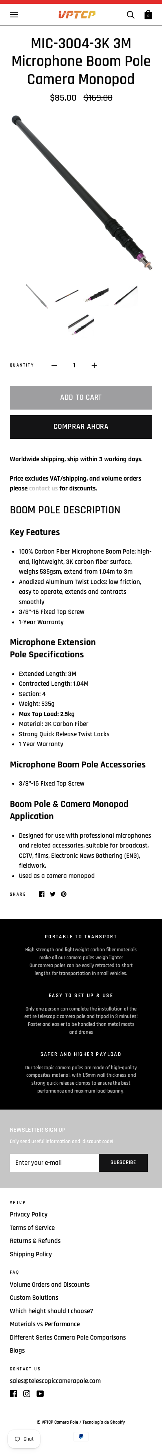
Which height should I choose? (51, 1311)
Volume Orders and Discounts (50, 1284)
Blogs (17, 1350)
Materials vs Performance (45, 1324)
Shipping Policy (31, 1254)
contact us (43, 488)
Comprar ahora (81, 427)
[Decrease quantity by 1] (54, 366)
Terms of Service (32, 1228)
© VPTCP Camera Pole (58, 1422)
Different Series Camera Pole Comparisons (68, 1337)
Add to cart (81, 397)
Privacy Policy (29, 1214)
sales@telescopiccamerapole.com (55, 1381)
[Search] (130, 14)
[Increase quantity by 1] (94, 366)
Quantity (22, 365)
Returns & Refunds (35, 1241)
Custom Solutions (34, 1297)
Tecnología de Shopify (104, 1422)
